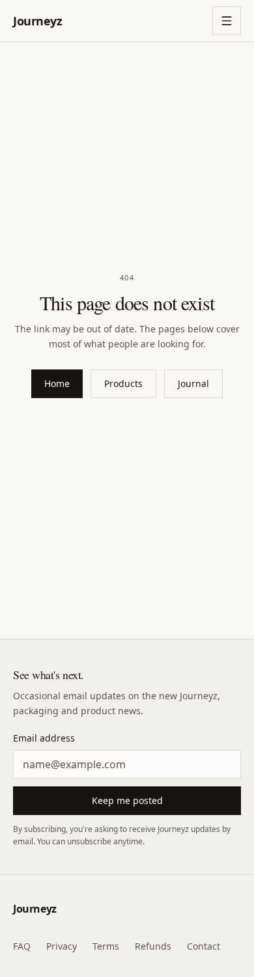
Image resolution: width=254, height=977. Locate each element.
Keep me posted (127, 800)
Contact (203, 946)
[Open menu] (226, 21)
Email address (44, 738)
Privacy (61, 946)
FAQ (22, 946)
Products (123, 383)
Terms (105, 946)
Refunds (153, 946)
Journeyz (37, 21)
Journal (193, 383)
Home (57, 383)
